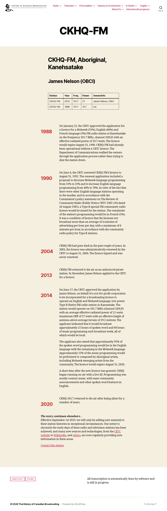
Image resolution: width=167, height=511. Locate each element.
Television (69, 5)
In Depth (130, 5)
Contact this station (52, 445)
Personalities (85, 5)
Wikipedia (60, 435)
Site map (30, 479)
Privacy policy (17, 479)
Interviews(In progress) (138, 9)
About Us (116, 9)
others (76, 435)
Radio (56, 5)
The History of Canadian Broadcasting (39, 504)
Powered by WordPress (73, 504)
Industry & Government (109, 5)
